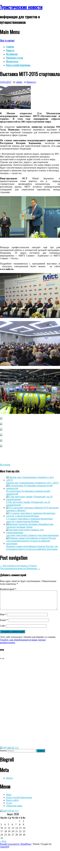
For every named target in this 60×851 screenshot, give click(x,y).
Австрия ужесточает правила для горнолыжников (32, 535)
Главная (10, 46)
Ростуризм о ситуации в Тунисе (18, 565)
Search (3, 750)
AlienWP (4, 846)
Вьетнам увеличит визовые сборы (29, 525)
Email (4, 620)
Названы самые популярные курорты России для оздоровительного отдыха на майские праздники (32, 547)
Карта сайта (12, 800)
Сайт (2, 625)
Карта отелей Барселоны (18, 65)
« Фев (3, 841)
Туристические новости (21, 6)
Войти (9, 778)
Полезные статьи (14, 58)
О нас (9, 803)
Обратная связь (14, 805)
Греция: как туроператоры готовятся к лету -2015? (32, 482)
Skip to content (7, 40)
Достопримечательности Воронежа (20, 568)
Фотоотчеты (12, 61)
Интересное (12, 54)
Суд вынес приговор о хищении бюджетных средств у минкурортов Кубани (29, 520)
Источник (5, 464)
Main (8, 794)
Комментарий (8, 589)
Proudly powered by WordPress (15, 844)
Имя (3, 614)
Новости (10, 50)
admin (19, 82)
